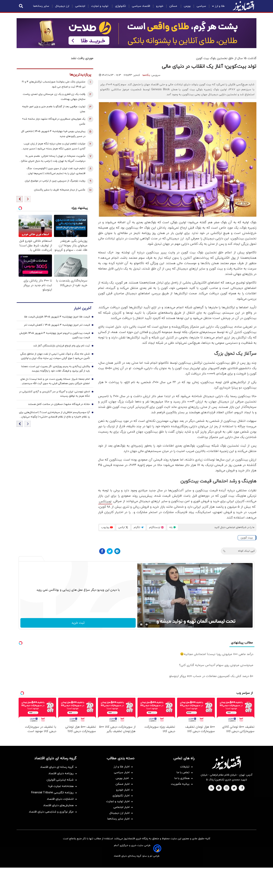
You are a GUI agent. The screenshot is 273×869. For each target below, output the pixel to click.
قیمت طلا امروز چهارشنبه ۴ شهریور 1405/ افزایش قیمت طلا (57, 317)
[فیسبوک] (102, 551)
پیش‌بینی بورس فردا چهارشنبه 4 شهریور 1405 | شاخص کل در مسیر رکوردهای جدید (53, 134)
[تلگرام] (117, 551)
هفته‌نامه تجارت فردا (61, 786)
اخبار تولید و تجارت (118, 801)
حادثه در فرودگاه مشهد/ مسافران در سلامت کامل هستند (59, 404)
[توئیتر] (110, 551)
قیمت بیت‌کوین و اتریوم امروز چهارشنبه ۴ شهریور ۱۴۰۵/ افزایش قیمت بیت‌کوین (54, 335)
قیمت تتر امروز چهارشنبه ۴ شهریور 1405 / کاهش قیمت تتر (57, 325)
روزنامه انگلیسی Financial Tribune (52, 793)
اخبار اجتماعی (121, 807)
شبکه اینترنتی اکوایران (60, 780)
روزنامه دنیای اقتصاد (61, 773)
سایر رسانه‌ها (41, 6)
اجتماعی (80, 6)
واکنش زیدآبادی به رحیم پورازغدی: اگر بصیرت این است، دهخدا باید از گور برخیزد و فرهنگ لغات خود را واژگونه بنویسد (55, 369)
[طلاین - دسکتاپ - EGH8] (136, 33)
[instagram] (226, 788)
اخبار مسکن (123, 784)
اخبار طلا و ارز (122, 767)
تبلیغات (184, 767)
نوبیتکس (105, 501)
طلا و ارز (219, 6)
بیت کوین (247, 538)
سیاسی (201, 6)
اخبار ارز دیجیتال (119, 813)
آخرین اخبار (82, 308)
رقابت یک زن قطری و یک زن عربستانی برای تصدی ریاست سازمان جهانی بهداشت (54, 96)
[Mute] (146, 624)
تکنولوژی (120, 6)
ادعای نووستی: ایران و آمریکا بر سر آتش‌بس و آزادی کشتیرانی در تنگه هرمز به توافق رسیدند (54, 394)
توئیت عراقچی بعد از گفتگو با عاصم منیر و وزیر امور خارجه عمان (53, 109)
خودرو (159, 6)
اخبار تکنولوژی (121, 796)
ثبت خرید (78, 623)
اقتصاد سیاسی (141, 6)
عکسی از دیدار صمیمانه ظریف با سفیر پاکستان (59, 190)
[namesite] (243, 6)
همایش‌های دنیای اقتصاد (58, 805)
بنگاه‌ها (146, 75)
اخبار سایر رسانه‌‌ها (118, 819)
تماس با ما (183, 772)
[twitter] (234, 788)
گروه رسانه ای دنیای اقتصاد (57, 767)
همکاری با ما (181, 778)
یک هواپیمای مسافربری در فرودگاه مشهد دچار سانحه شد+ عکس (53, 121)
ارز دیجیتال (62, 6)
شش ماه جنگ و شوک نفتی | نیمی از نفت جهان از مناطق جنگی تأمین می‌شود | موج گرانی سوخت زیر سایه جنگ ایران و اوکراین (55, 356)
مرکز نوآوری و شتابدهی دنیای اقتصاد (51, 812)
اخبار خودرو (123, 790)
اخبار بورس (123, 778)
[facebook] (242, 788)
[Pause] (141, 624)
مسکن (173, 6)
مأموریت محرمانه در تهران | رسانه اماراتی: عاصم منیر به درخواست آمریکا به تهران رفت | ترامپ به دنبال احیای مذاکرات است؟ (52, 159)
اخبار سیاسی (122, 772)
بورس (187, 6)
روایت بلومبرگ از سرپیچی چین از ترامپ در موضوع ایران (55, 181)
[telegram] (218, 788)
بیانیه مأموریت (180, 784)
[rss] (211, 788)
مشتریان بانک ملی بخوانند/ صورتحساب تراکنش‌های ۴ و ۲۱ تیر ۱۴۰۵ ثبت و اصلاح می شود (53, 84)
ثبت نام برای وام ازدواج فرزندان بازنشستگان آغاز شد (61, 346)
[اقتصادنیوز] (226, 763)
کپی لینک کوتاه (246, 551)
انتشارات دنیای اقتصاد (60, 799)
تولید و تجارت (100, 6)
